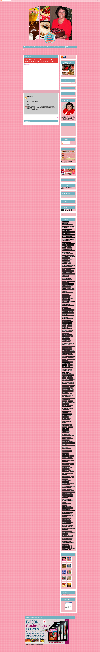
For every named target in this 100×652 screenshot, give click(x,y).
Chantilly (70, 321)
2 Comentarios (27, 64)
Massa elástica (67, 402)
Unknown (29, 96)
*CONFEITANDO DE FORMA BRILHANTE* (68, 234)
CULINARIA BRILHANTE (66, 340)
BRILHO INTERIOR (65, 310)
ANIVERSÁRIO (64, 263)
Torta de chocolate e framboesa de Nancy (68, 532)
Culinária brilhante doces (66, 341)
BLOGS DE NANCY (65, 276)
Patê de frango (70, 470)
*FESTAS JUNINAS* (70, 245)
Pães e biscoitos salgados (66, 431)
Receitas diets (64, 490)
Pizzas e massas (64, 474)
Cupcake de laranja (65, 347)
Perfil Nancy (72, 471)
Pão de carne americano (66, 445)
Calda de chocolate (65, 314)
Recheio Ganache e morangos (67, 493)
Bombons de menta (65, 307)
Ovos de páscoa (64, 427)
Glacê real (71, 386)
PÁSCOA (63, 460)
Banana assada (64, 271)
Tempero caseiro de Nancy (66, 523)
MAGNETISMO (64, 401)
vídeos (70, 549)
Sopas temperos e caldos (66, 515)
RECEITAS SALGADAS (41, 46)
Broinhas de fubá (64, 311)
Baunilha (72, 271)
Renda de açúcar (64, 497)
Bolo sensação (70, 298)
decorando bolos (64, 350)
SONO (71, 513)
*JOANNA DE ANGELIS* (66, 246)
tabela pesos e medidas (65, 519)
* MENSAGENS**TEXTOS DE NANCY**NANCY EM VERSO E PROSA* (68, 226)
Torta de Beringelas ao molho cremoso (68, 528)
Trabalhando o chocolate (66, 547)
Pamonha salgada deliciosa (66, 437)
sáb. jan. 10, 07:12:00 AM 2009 (32, 101)
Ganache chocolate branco (69, 382)
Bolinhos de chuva (65, 278)
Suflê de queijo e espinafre (66, 518)
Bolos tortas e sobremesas (66, 305)
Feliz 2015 (70, 373)
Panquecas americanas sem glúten (67, 441)
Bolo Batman (64, 281)
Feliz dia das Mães (71, 375)
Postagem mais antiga (54, 117)
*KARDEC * (64, 247)
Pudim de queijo (64, 483)
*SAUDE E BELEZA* (70, 255)
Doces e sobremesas (65, 362)
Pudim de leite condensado (66, 480)
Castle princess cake (65, 321)
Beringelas (63, 273)
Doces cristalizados (65, 360)
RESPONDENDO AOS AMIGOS (67, 500)
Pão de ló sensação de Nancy (66, 450)
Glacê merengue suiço (65, 386)
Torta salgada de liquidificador (67, 539)
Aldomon (70, 259)
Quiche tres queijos (71, 486)
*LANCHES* (69, 247)
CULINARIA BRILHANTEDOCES (67, 343)
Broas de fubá (72, 310)
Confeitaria (66, 606)
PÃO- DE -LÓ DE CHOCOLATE (67, 458)
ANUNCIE (67, 46)
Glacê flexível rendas (65, 385)
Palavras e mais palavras (66, 434)
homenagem (72, 389)
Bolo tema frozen (64, 299)
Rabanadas (64, 487)
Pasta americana (64, 461)
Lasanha (63, 392)
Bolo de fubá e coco (70, 288)
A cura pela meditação (65, 258)
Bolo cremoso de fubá (65, 282)
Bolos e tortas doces (71, 301)
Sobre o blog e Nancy (65, 513)
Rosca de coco (64, 505)
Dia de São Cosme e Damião (66, 353)
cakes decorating (71, 312)
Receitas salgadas (65, 492)
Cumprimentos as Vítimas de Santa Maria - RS (68, 346)
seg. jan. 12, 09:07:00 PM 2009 (32, 109)
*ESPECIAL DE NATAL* (66, 242)
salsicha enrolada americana (66, 510)
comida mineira (69, 325)
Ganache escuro (64, 383)
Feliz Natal (70, 376)
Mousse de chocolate (68, 415)
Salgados (68, 509)
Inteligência (66, 390)
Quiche (69, 484)
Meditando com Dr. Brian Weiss (67, 405)
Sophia (72, 515)
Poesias (72, 476)
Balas (67, 269)
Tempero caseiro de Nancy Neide (67, 525)
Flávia (63, 379)
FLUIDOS (73, 379)
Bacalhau (63, 269)
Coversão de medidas (65, 333)
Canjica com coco (65, 317)
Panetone (63, 440)
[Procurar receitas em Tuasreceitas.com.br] (65, 594)
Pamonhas (63, 438)
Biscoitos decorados (65, 275)
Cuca (63, 337)
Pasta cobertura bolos (65, 464)
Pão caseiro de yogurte (65, 442)
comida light (64, 325)
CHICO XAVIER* (65, 323)
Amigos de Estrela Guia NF (66, 262)
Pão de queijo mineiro (65, 454)
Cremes (71, 334)
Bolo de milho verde (71, 289)
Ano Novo (69, 263)
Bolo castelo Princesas (70, 281)
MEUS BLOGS (63, 46)
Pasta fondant (64, 466)
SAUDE (73, 510)
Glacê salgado (64, 388)
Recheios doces (64, 495)
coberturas (70, 324)
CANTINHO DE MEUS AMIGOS (67, 318)
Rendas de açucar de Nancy (66, 499)
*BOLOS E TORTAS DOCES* (67, 229)
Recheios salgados (65, 496)
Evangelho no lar (69, 369)
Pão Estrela (72, 455)
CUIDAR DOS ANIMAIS (66, 338)
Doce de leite (64, 359)
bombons (72, 305)
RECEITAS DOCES (34, 46)
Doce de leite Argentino (71, 359)
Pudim (73, 477)
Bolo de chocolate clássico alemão (67, 285)
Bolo (69, 278)
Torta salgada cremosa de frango (67, 536)
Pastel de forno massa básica (66, 467)
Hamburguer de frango (65, 389)
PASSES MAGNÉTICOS (70, 460)
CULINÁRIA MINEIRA (66, 344)
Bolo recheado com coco (66, 297)
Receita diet (68, 487)
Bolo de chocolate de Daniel (66, 286)
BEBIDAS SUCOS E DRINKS (67, 272)
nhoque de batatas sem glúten (66, 424)
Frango (72, 380)
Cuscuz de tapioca (69, 349)
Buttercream (70, 311)
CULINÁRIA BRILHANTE (67, 604)
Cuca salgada (66, 337)
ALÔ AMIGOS (64, 260)
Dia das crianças (71, 350)
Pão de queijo (69, 451)
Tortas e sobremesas (65, 544)
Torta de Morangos (65, 534)
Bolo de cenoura (64, 284)
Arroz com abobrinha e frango (67, 266)
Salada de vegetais (69, 508)
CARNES (69, 320)
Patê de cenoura (64, 470)
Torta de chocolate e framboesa (67, 531)
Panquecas (67, 440)
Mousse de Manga (65, 418)
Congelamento (70, 330)
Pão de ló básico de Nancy (66, 448)
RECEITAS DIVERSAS (49, 46)
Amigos (69, 260)
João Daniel (71, 390)
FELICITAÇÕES (64, 373)
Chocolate (70, 323)
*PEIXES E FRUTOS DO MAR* (67, 253)
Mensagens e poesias (65, 408)
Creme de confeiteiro (65, 334)
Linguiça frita (64, 395)
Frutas (63, 382)
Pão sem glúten (69, 457)
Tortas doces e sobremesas (66, 541)
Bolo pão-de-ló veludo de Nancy (67, 292)
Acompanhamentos (65, 259)
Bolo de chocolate (71, 284)
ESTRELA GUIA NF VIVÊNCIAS (67, 367)
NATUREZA (64, 422)
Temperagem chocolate (65, 522)
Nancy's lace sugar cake (66, 419)
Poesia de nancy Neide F (66, 476)
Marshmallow (70, 401)
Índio (63, 390)
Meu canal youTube (65, 409)
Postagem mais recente (28, 117)
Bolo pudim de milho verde (66, 295)
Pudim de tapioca (71, 483)
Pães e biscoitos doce (65, 429)
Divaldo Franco (64, 357)
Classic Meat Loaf (65, 324)
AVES (70, 268)
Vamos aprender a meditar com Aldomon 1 (68, 548)
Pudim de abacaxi (65, 479)
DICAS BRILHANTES (56, 46)
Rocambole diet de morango (66, 503)
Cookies (63, 331)
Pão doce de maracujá (65, 455)
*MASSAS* (64, 249)
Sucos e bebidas (64, 516)
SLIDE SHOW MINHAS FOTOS (67, 512)
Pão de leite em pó (65, 447)
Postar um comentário (30, 111)
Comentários (65, 143)
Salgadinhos (64, 509)
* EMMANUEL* (66, 221)
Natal (69, 421)
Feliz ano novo (64, 375)
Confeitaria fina (64, 330)
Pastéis (68, 466)
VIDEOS (56, 63)
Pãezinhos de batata (65, 432)
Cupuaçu (63, 349)
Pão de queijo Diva (65, 453)
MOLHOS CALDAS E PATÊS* (67, 414)
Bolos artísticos (64, 301)
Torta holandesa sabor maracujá (67, 535)
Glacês (68, 388)
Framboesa (68, 380)
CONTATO (72, 46)
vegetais (63, 549)
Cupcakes (70, 347)
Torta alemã (70, 526)
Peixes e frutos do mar (65, 471)
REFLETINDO (53, 63)
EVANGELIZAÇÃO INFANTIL (67, 370)
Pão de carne (64, 444)
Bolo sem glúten (64, 298)
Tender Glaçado (64, 526)
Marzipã (63, 402)
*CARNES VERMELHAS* (66, 233)
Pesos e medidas (69, 473)
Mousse (63, 415)
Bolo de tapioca (64, 291)
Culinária (69, 606)
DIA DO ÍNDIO (64, 354)
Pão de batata (72, 442)
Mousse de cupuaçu (65, 416)
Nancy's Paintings (65, 421)
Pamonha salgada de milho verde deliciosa (68, 435)
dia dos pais (64, 356)
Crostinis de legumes (69, 336)
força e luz (63, 380)
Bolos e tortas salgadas (65, 304)
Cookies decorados (68, 331)
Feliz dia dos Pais (65, 376)
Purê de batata (64, 484)
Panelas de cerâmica (69, 438)
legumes (67, 392)
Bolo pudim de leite (65, 294)
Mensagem (63, 406)
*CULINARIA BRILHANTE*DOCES (68, 239)
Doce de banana (70, 357)
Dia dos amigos (70, 354)
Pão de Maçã (64, 451)
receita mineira (69, 489)
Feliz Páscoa (64, 377)
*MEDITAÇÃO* (48, 63)
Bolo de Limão (64, 289)
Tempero (71, 522)
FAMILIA (63, 372)
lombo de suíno (69, 395)
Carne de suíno (64, 320)
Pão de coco (73, 445)
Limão (71, 393)
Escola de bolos (64, 364)
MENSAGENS (68, 406)
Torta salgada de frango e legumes (67, 538)
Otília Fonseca (69, 425)
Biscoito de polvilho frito (70, 273)
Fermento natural (70, 377)
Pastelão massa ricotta (65, 468)
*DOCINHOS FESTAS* (66, 240)
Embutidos (63, 363)
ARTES (67, 268)
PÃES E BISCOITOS (65, 428)
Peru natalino (64, 473)
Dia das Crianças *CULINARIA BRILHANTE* (68, 352)
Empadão (67, 363)
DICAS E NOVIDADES (70, 356)
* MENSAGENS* (65, 223)
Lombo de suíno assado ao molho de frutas (68, 398)
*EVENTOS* (64, 245)
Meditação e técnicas (65, 403)
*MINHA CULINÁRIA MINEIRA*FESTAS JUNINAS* (68, 250)
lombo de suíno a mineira (66, 396)
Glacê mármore (72, 385)
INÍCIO (25, 46)
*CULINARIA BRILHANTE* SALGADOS (68, 237)
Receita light (64, 489)
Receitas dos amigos (70, 490)
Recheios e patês (70, 495)
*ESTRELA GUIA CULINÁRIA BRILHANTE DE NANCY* (68, 243)
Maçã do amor (64, 399)
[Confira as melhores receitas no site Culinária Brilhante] (23, 50)
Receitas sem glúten (71, 492)
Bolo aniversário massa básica (67, 279)
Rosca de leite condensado (66, 506)
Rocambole (64, 502)
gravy (71, 388)
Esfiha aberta (70, 364)
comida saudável (64, 327)
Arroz (73, 265)
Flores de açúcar (67, 379)
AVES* (73, 268)
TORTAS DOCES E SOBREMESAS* (68, 542)
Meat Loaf (73, 402)
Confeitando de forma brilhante (67, 328)
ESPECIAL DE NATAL (66, 366)
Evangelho (63, 369)
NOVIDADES (64, 425)
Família (67, 372)
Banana (70, 269)
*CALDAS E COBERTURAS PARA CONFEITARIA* (68, 232)
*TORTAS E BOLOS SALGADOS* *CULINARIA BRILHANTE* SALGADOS (68, 256)
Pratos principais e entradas (66, 477)
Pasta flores (72, 464)
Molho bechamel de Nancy (66, 411)
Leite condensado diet (65, 393)
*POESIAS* (64, 255)
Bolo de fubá (64, 288)
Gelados (69, 383)
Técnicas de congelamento (66, 521)
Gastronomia (67, 607)
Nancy (70, 418)
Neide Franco (29, 63)
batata (69, 271)
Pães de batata (70, 427)
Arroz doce (63, 268)
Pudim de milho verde (65, 481)
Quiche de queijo (64, 486)
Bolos (69, 299)
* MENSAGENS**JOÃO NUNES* (67, 224)
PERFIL (29, 46)
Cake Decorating (64, 312)
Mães (68, 399)
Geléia (72, 383)
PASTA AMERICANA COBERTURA (68, 463)
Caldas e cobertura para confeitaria (68, 315)
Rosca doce (64, 508)
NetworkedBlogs (67, 602)
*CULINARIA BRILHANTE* (67, 236)
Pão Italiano (64, 457)
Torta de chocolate (65, 529)
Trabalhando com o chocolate (67, 545)
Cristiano (63, 336)
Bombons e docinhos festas (66, 308)
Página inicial (41, 117)
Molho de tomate (64, 412)
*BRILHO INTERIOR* (42, 63)
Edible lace (71, 362)
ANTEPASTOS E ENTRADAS (67, 265)
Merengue (71, 408)
